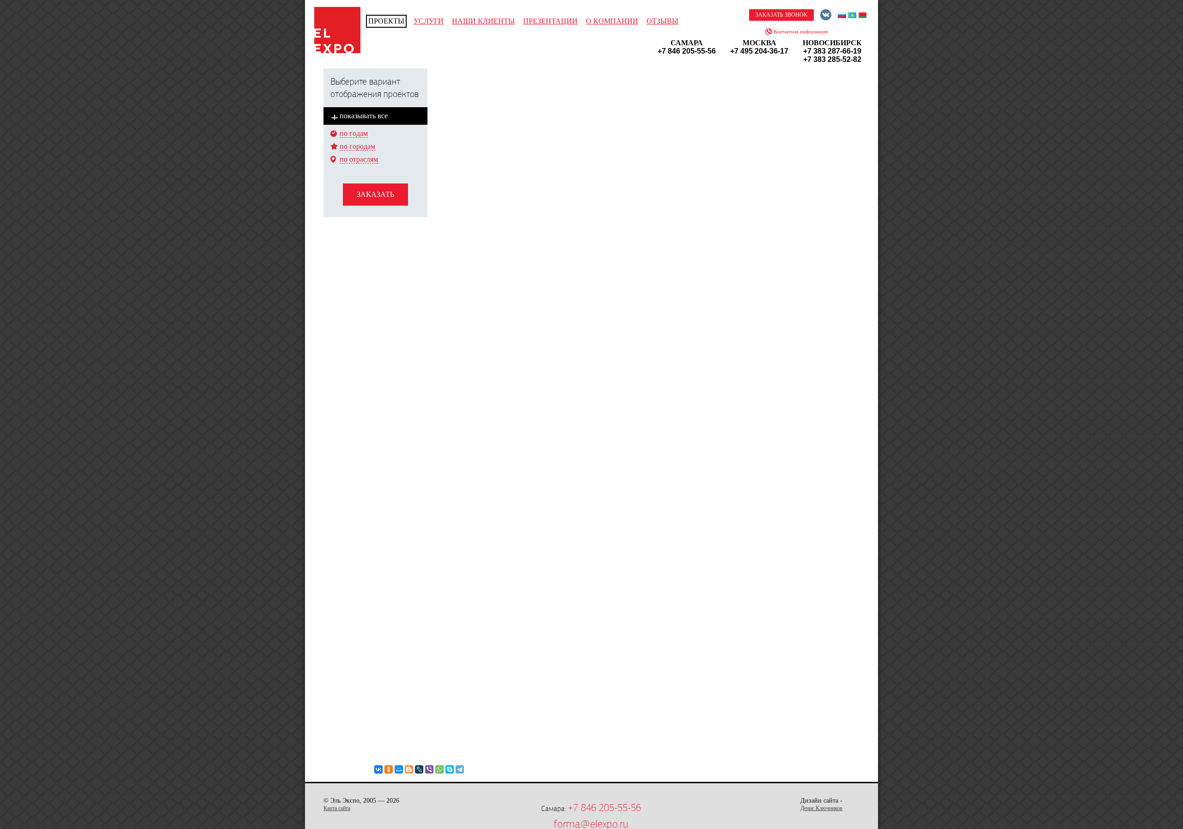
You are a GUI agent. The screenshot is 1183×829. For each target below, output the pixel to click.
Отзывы (662, 21)
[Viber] (429, 769)
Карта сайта (336, 808)
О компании (612, 21)
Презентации (550, 21)
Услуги (429, 21)
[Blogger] (409, 769)
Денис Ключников (821, 808)
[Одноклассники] (388, 769)
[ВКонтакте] (378, 769)
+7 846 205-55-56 (604, 808)
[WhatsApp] (439, 769)
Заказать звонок (781, 15)
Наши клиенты (483, 21)
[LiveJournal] (419, 769)
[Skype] (449, 769)
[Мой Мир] (399, 769)
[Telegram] (460, 769)
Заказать (375, 194)
